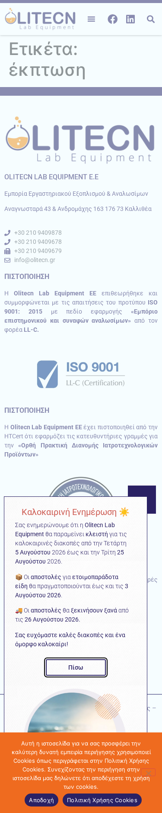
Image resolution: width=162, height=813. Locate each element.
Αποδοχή (41, 800)
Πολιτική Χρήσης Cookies (102, 800)
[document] (81, 406)
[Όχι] (148, 772)
